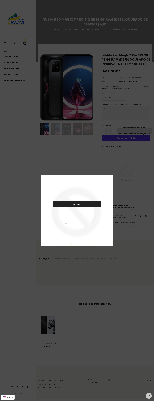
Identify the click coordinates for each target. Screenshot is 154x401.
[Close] (111, 177)
